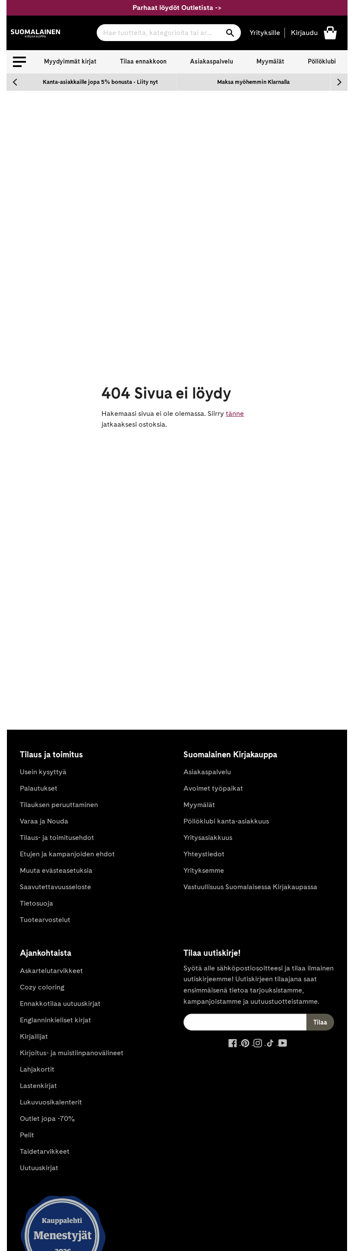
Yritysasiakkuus (207, 837)
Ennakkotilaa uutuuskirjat (60, 1003)
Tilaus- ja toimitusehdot (57, 837)
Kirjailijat (34, 1036)
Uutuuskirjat (39, 1168)
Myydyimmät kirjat (70, 61)
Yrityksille (265, 33)
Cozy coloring (42, 987)
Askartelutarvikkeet (51, 971)
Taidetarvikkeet (45, 1151)
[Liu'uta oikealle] (339, 82)
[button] (19, 61)
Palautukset (38, 788)
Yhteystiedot (203, 854)
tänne (235, 413)
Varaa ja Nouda (44, 821)
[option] (100, 82)
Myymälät (270, 61)
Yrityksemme (203, 870)
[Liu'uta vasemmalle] (15, 82)
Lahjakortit (37, 1069)
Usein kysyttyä (43, 772)
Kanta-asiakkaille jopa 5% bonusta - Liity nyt (100, 82)
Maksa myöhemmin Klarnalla (253, 82)
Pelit (27, 1135)
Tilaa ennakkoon (143, 61)
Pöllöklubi (322, 61)
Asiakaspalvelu (211, 61)
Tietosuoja (36, 903)
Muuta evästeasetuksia (56, 870)
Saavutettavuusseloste (55, 887)
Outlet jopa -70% (47, 1118)
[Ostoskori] (330, 32)
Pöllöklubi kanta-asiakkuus (226, 821)
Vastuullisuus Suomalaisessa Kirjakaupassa (250, 887)
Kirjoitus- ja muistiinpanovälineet (71, 1053)
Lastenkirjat (38, 1086)
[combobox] (169, 32)
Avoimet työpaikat (213, 788)
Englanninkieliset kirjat (55, 1020)
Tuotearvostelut (45, 920)
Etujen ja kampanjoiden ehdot (67, 854)
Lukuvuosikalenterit (51, 1102)
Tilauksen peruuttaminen (59, 805)
